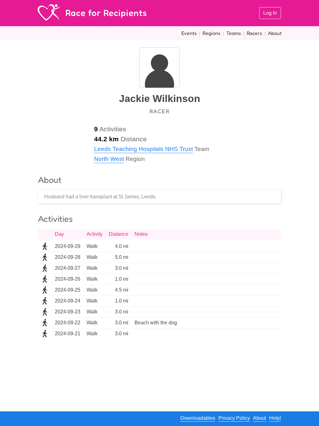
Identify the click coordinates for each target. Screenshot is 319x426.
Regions (211, 33)
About (275, 33)
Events (189, 33)
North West (109, 159)
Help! (275, 418)
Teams (233, 33)
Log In (270, 13)
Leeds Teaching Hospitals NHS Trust (143, 149)
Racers (254, 33)
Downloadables (197, 418)
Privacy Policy (234, 418)
